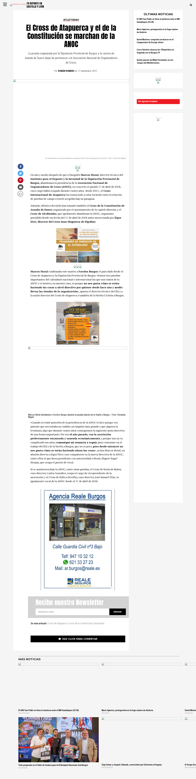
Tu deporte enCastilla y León (35, 5)
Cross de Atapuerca (57, 623)
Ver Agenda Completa (147, 101)
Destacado (99, 623)
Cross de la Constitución (80, 623)
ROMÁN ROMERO (66, 71)
